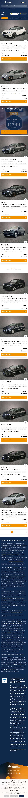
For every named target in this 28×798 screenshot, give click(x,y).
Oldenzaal (16, 630)
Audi (14, 567)
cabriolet (3, 555)
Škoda (20, 567)
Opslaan (14, 13)
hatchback (3, 554)
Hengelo (18, 627)
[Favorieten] (25, 2)
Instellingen (14, 796)
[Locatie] (11, 773)
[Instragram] (17, 773)
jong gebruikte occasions (16, 623)
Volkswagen (21, 18)
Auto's (6, 9)
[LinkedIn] (19, 773)
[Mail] (8, 773)
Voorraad (11, 9)
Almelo (9, 632)
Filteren (5, 18)
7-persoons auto (14, 605)
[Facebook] (14, 773)
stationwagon (13, 554)
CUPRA (10, 18)
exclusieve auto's (18, 664)
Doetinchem (9, 639)
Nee (6, 796)
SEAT (16, 18)
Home (2, 9)
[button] (26, 532)
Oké (21, 796)
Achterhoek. (20, 621)
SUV (18, 554)
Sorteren (24, 13)
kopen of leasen (14, 603)
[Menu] (2, 2)
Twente (13, 621)
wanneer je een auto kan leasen (16, 561)
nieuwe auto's (7, 623)
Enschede (18, 637)
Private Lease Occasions (16, 612)
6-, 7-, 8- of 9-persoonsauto (7, 669)
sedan (8, 554)
